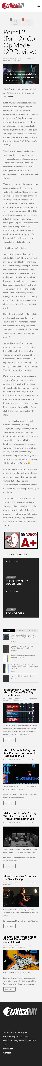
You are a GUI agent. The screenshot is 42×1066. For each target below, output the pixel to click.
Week (9, 630)
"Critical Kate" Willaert (16, 698)
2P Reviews (15, 60)
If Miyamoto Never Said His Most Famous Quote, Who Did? (22, 647)
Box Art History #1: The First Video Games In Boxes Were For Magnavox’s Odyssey (24, 666)
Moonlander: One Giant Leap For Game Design (20, 878)
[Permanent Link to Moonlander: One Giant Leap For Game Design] (21, 897)
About (6, 1032)
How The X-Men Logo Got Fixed (22, 676)
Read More (9, 740)
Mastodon (8, 1048)
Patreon (7, 1036)
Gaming (6, 700)
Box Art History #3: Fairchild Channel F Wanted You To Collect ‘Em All (19, 939)
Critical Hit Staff (13, 59)
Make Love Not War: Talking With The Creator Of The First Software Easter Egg (19, 816)
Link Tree (7, 1040)
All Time (32, 630)
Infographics (16, 700)
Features (33, 698)
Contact (7, 1052)
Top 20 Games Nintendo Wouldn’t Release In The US (23, 656)
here (11, 96)
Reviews (6, 60)
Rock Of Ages (15, 613)
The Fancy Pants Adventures (17, 582)
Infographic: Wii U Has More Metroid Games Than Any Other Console (20, 692)
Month (20, 630)
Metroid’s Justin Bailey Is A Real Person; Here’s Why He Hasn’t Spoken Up (24, 637)
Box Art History (24, 947)
